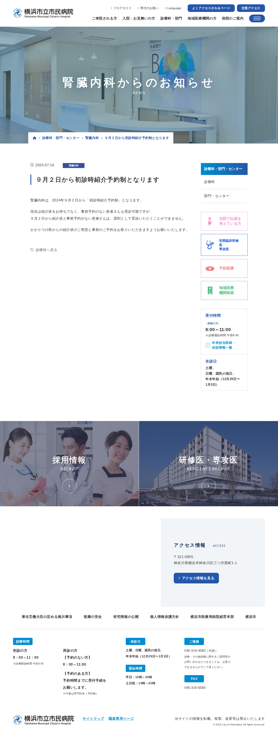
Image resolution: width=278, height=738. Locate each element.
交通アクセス (251, 8)
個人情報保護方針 (164, 617)
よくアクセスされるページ (211, 8)
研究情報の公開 (126, 617)
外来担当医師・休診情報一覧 (224, 345)
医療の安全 (93, 617)
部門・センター (216, 196)
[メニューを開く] (257, 18)
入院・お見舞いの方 (138, 18)
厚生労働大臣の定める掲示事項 (47, 617)
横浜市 (250, 617)
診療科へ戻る (46, 250)
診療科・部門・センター (61, 138)
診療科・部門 (171, 18)
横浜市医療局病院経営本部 (212, 617)
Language (174, 8)
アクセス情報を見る (198, 578)
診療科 (209, 182)
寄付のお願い (149, 8)
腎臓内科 (92, 138)
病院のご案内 (233, 18)
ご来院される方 (104, 18)
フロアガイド (122, 8)
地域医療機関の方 (202, 18)
